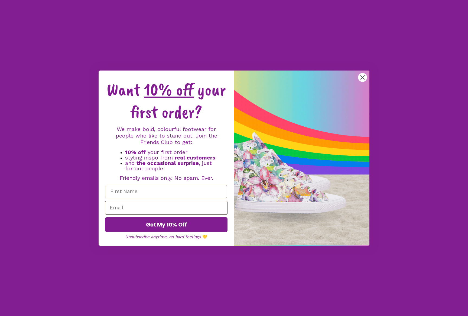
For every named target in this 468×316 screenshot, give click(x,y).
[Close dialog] (362, 77)
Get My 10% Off (166, 224)
